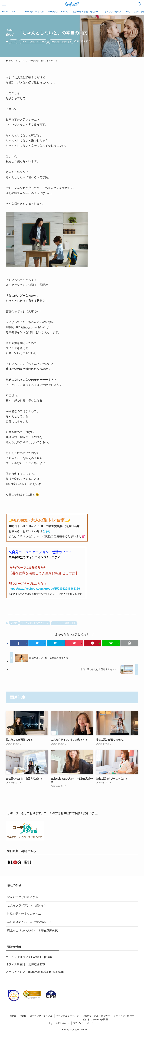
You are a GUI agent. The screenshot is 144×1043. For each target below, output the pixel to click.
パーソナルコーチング (67, 1015)
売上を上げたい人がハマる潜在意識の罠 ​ (32, 930)
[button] (19, 643)
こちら (46, 531)
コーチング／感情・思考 (60, 42)
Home (13, 1015)
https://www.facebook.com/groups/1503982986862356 (44, 588)
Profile (22, 1015)
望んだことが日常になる (22, 897)
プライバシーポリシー (84, 1023)
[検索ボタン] (140, 4)
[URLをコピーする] (129, 643)
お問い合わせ (63, 1023)
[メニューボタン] (4, 4)
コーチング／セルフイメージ (33, 42)
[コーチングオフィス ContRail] (72, 4)
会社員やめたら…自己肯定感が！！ (29, 922)
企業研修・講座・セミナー (96, 1015)
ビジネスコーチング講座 (95, 1019)
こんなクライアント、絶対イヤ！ (28, 905)
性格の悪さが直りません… (24, 913)
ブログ (13, 42)
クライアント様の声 (123, 1015)
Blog (50, 1023)
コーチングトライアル (41, 1015)
